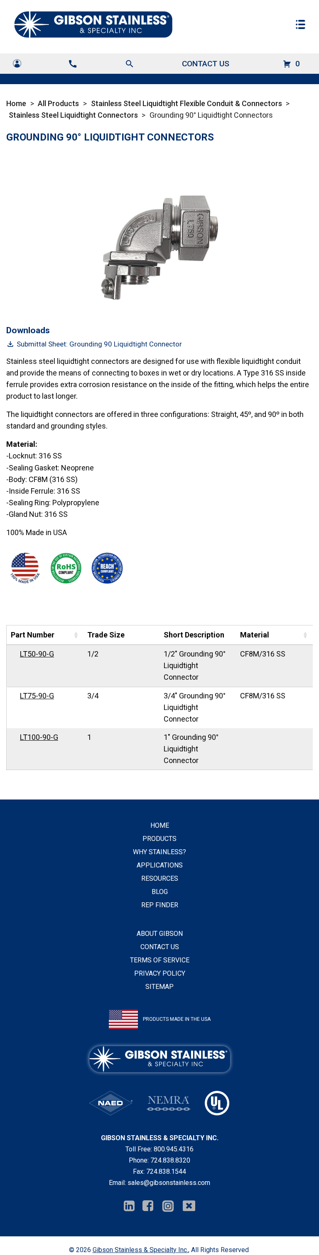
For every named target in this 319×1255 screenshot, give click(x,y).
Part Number (32, 634)
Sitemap (159, 987)
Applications (160, 865)
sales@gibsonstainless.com (169, 1183)
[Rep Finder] (17, 63)
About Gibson (160, 934)
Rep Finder (159, 905)
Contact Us (205, 63)
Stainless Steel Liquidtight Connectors (73, 115)
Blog (160, 892)
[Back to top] (290, 1226)
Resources (159, 878)
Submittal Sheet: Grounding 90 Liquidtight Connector (99, 344)
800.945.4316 (174, 1149)
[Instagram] (168, 1206)
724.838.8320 (170, 1160)
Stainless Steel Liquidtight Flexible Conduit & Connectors (186, 103)
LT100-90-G (39, 737)
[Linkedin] (129, 1206)
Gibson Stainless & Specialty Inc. (140, 1250)
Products (159, 839)
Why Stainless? (159, 852)
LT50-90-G (37, 653)
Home (16, 103)
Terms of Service (159, 960)
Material (254, 634)
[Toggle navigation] (300, 24)
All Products (58, 103)
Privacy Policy (159, 973)
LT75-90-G (37, 695)
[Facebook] (147, 1206)
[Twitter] (189, 1206)
